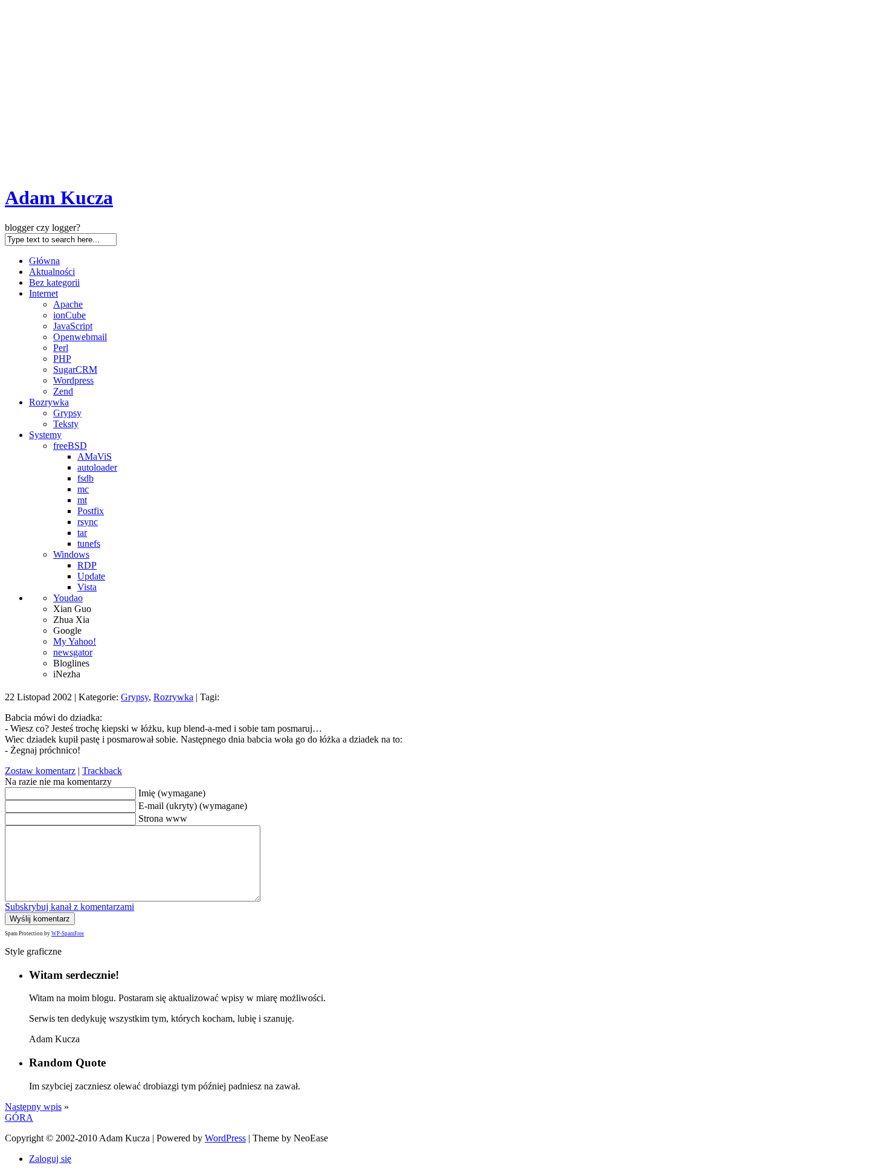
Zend (63, 391)
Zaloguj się (50, 1158)
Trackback (102, 771)
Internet (43, 293)
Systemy (45, 435)
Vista (87, 587)
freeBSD (70, 445)
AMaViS (94, 456)
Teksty (66, 424)
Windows (71, 554)
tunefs (88, 543)
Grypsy (67, 413)
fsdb (85, 478)
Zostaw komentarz (40, 771)
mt (82, 500)
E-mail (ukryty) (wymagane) (192, 806)
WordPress (225, 1138)
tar (82, 532)
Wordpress (73, 380)
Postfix (90, 511)
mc (83, 489)
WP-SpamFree (67, 933)
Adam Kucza (59, 197)
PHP (62, 358)
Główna (44, 261)
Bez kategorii (54, 282)
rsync (87, 522)
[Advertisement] (444, 89)
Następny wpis (33, 1106)
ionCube (69, 315)
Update (91, 576)
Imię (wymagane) (171, 793)
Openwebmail (80, 337)
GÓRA (19, 1117)
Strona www (162, 818)
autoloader (97, 467)
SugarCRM (75, 369)
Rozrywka (49, 402)
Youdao (68, 598)
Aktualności (52, 271)
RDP (87, 565)
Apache (68, 304)
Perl (60, 348)
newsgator (72, 652)
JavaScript (72, 326)
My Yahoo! (74, 641)
